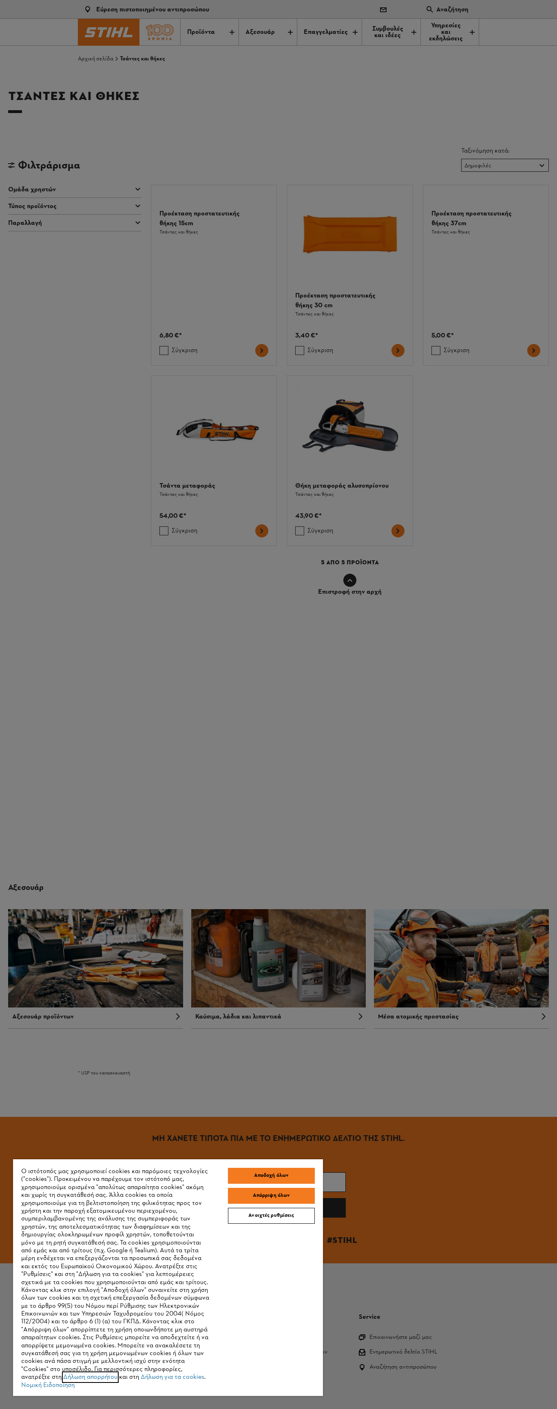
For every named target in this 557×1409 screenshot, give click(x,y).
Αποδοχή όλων (271, 1175)
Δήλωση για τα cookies (172, 1377)
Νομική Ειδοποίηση (48, 1385)
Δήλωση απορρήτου (90, 1377)
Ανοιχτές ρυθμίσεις (271, 1215)
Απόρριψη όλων (271, 1195)
